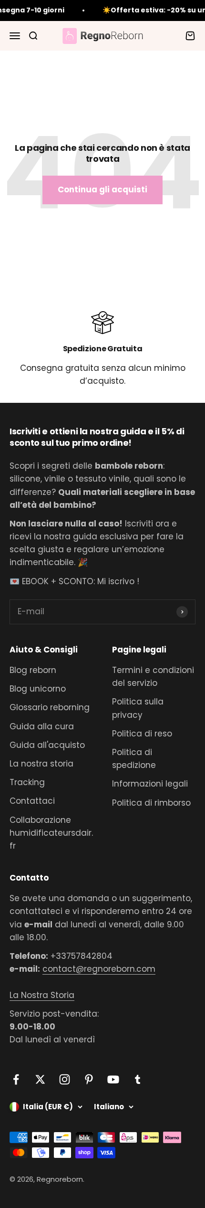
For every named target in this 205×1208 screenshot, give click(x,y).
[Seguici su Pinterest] (88, 1079)
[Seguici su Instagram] (64, 1079)
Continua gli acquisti (102, 189)
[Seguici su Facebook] (16, 1079)
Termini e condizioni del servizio (153, 676)
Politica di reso (142, 733)
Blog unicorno (38, 688)
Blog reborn (33, 670)
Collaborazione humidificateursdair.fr (51, 832)
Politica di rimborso (151, 803)
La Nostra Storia (42, 995)
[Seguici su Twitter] (40, 1079)
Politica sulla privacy (138, 708)
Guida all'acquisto (47, 745)
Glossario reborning (50, 707)
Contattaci (32, 801)
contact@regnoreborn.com (98, 969)
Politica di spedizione (134, 758)
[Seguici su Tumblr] (137, 1079)
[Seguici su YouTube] (113, 1079)
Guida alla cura (42, 726)
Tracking (27, 782)
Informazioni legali (150, 783)
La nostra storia (41, 763)
